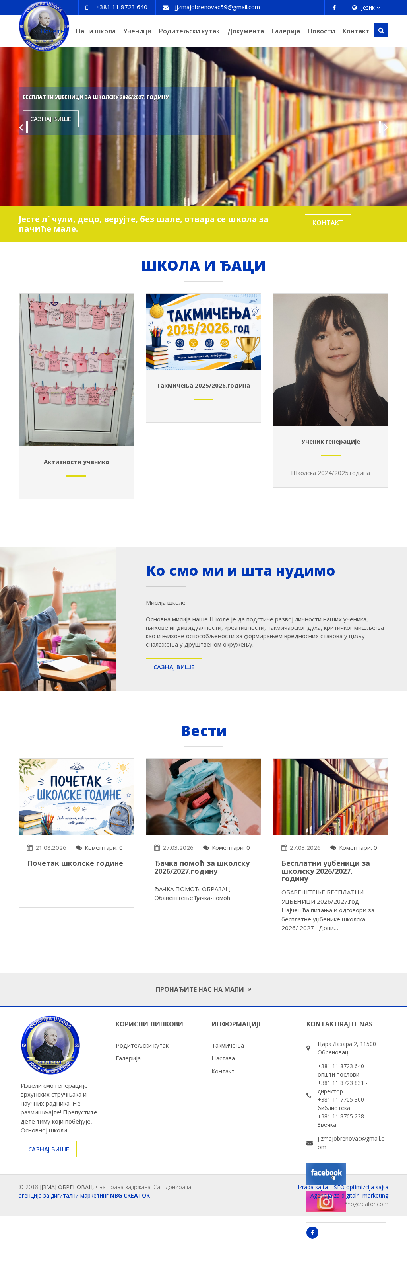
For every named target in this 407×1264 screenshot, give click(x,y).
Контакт (356, 31)
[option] (203, 126)
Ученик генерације (330, 441)
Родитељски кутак (189, 31)
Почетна (54, 31)
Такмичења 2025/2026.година (203, 385)
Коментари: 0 (104, 847)
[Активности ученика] (76, 376)
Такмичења (227, 1045)
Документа (245, 31)
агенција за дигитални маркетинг (64, 1195)
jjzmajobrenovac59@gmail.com (217, 7)
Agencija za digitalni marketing (349, 1195)
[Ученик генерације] (330, 366)
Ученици (137, 31)
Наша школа (96, 31)
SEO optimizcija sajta (361, 1187)
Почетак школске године (75, 863)
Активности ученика (76, 461)
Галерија (285, 31)
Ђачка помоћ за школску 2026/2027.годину (202, 867)
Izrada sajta (313, 1187)
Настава (223, 1058)
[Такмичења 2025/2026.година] (203, 338)
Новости (321, 31)
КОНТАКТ (327, 222)
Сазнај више (50, 119)
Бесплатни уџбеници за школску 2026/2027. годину (325, 871)
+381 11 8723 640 (121, 7)
